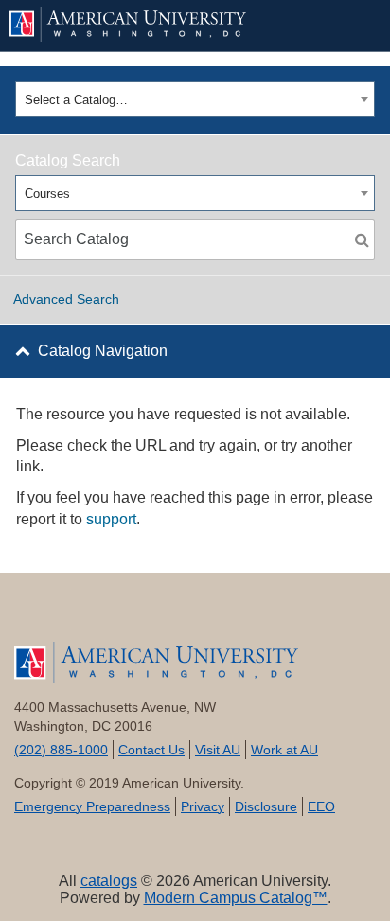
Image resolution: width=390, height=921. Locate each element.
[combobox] (195, 99)
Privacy (202, 806)
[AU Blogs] (346, 616)
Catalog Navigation (103, 351)
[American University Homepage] (162, 24)
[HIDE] (348, 25)
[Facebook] (44, 616)
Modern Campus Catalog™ (236, 898)
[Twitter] (105, 616)
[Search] (361, 239)
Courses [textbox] (47, 193)
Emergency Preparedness (92, 806)
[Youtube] (165, 616)
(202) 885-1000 (61, 749)
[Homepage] (195, 662)
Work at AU (284, 749)
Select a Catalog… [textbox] (76, 100)
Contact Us (151, 749)
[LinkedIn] (225, 616)
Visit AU (217, 749)
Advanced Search (66, 299)
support (111, 519)
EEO (321, 806)
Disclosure (266, 806)
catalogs (108, 881)
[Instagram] (285, 616)
